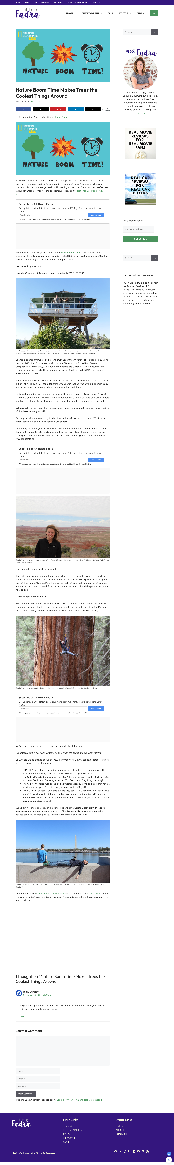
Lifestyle (123, 13)
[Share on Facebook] (23, 109)
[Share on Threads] (93, 109)
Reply (22, 1016)
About (27, 2)
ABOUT (120, 1130)
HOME (119, 1125)
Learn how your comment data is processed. (79, 1099)
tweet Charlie (94, 893)
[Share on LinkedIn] (76, 109)
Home (18, 2)
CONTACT (121, 1134)
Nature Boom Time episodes (51, 893)
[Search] (154, 32)
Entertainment (90, 13)
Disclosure (58, 2)
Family (140, 13)
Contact (96, 2)
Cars (110, 13)
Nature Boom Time (71, 252)
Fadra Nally (61, 117)
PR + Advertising (42, 2)
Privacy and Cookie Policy (78, 2)
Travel (69, 13)
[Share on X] (41, 109)
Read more (140, 113)
